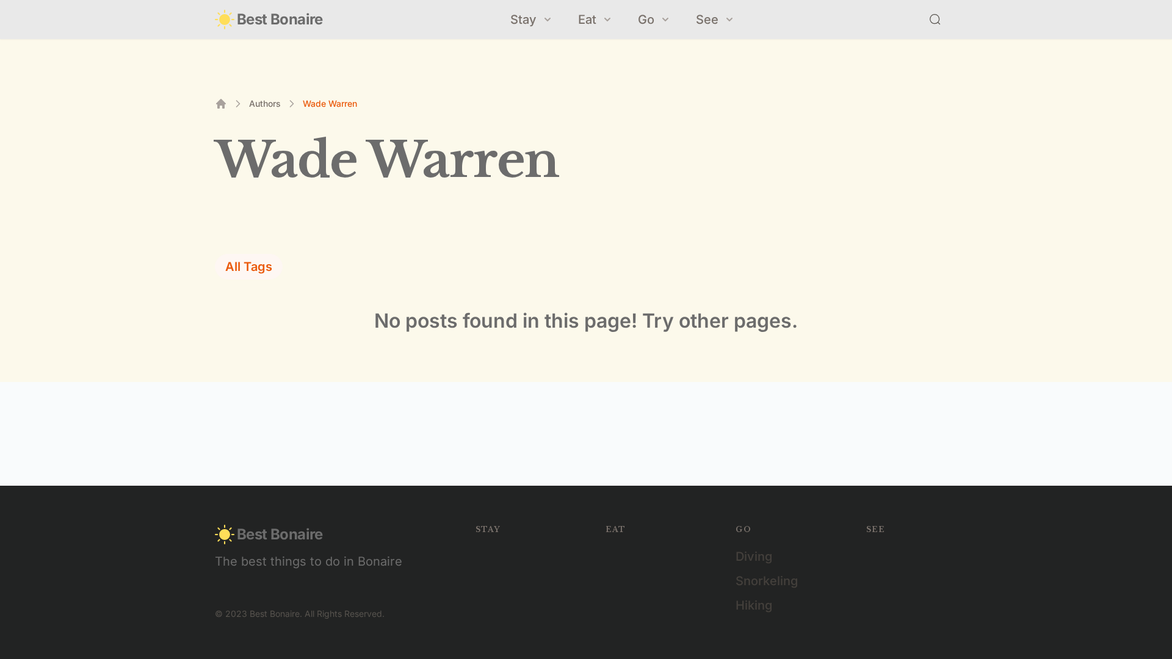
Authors (265, 103)
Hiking (754, 605)
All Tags (248, 266)
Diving (754, 556)
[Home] (221, 104)
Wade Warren (330, 103)
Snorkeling (767, 581)
